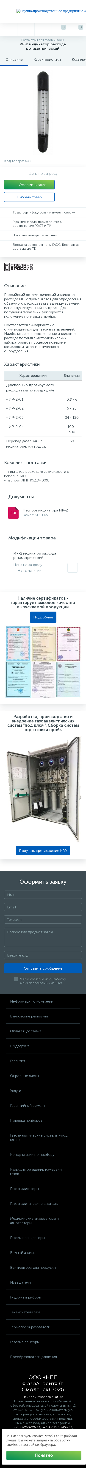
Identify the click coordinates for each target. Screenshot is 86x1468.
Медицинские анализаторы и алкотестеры (34, 1220)
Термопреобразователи (30, 1327)
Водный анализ (22, 1252)
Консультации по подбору (32, 1154)
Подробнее (43, 617)
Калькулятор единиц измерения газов (37, 1171)
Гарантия (17, 1061)
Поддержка (20, 1046)
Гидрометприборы (25, 1297)
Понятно (44, 1455)
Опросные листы (24, 1076)
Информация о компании (31, 1001)
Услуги (15, 1090)
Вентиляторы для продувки (33, 1267)
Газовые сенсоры (24, 1342)
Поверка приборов (26, 1120)
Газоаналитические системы (34, 1203)
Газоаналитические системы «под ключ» (38, 1137)
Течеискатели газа (25, 1312)
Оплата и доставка (26, 1031)
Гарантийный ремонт (27, 1105)
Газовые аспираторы (27, 1238)
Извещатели (20, 1282)
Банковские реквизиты (29, 1016)
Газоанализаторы (24, 1188)
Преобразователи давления (33, 1357)
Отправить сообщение (43, 968)
